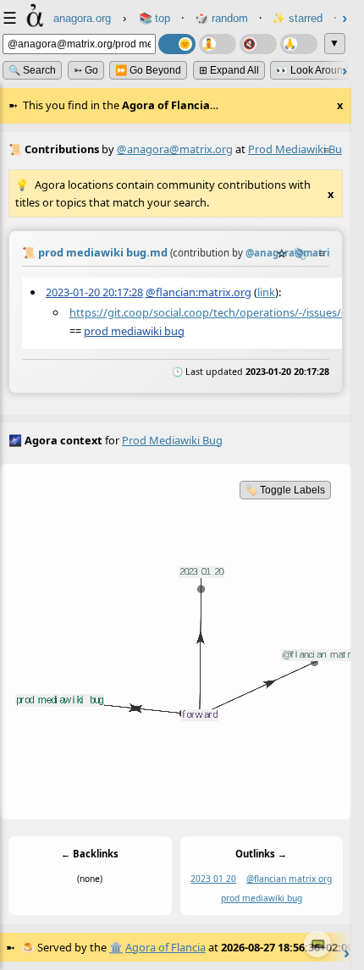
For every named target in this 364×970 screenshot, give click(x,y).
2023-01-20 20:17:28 (94, 292)
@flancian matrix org (289, 879)
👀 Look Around (312, 70)
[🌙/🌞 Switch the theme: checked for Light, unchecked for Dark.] (177, 44)
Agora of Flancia (165, 947)
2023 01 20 (213, 879)
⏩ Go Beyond (148, 70)
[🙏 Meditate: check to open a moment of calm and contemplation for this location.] (298, 44)
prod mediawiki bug (134, 331)
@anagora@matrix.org (175, 149)
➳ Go (86, 70)
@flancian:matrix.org (198, 292)
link (266, 292)
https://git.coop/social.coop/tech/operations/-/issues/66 (211, 312)
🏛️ (116, 947)
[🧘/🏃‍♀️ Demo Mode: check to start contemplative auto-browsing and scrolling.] (217, 44)
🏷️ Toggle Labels (285, 490)
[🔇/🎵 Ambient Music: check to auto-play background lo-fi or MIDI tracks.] (258, 44)
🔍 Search (32, 70)
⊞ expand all (229, 70)
